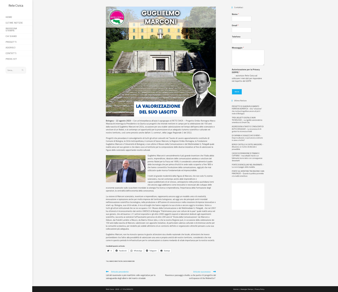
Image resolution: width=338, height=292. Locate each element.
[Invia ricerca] (22, 70)
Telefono (236, 36)
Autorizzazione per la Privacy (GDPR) (246, 71)
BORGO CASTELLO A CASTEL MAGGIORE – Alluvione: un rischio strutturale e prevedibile (247, 146)
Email (235, 25)
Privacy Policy (259, 289)
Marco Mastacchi (116, 261)
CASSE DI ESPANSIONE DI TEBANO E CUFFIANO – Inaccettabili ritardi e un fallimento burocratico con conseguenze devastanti (247, 157)
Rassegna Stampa (247, 289)
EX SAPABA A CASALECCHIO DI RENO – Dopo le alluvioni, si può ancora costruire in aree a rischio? (247, 138)
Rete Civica (16, 5)
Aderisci (236, 289)
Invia (237, 91)
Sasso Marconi (129, 261)
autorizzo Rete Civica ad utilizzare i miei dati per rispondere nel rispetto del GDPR (247, 78)
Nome (235, 14)
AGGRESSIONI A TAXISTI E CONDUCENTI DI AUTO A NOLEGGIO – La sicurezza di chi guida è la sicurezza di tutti (248, 129)
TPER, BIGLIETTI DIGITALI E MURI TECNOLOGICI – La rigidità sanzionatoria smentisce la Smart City (247, 120)
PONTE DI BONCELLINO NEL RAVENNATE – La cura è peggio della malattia (248, 165)
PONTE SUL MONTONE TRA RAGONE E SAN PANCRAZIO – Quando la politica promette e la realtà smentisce (248, 173)
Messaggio (238, 47)
